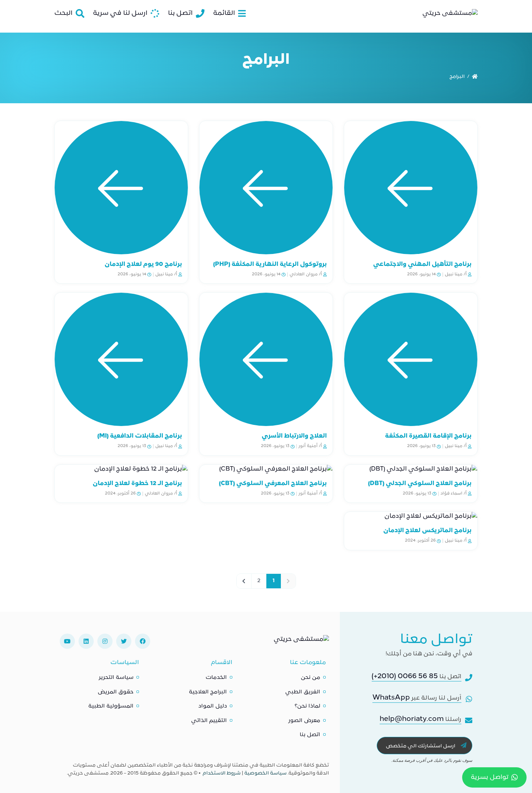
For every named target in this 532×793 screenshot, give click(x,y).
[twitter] (123, 641)
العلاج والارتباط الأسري (294, 436)
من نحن (310, 677)
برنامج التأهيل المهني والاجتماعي (422, 264)
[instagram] (105, 641)
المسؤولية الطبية (111, 706)
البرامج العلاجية (208, 692)
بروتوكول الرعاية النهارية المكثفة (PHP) (270, 264)
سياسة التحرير (116, 677)
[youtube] (67, 641)
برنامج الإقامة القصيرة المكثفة (428, 436)
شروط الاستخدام (222, 773)
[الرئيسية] (475, 77)
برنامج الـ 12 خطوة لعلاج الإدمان (137, 484)
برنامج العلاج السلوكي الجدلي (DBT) (420, 484)
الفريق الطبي (302, 692)
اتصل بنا (310, 735)
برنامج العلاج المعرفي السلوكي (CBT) (273, 484)
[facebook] (142, 641)
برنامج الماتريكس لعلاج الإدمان (427, 531)
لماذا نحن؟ (307, 706)
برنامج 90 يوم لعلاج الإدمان (143, 264)
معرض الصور (304, 720)
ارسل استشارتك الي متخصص (421, 746)
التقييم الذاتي (209, 720)
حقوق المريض (116, 692)
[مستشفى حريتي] (301, 641)
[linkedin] (86, 641)
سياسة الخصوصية (265, 773)
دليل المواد (212, 706)
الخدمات (216, 677)
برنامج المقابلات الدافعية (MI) (139, 436)
